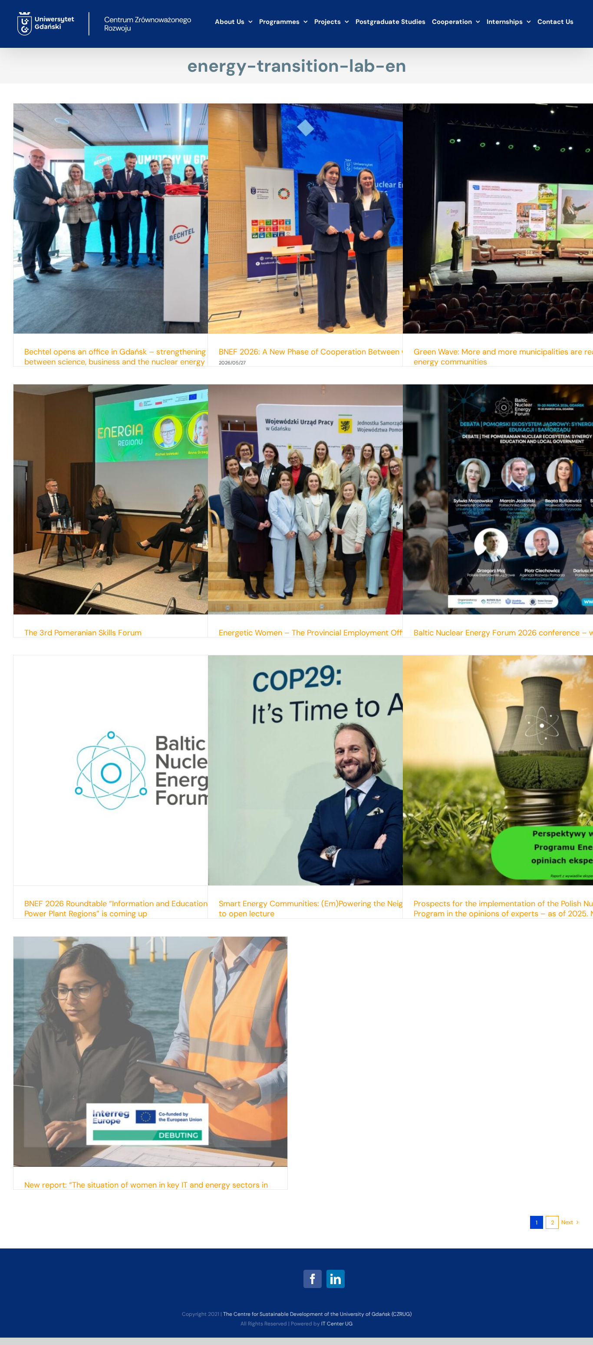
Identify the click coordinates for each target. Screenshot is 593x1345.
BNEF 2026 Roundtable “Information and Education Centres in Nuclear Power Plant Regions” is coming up (150, 908)
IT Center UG (337, 1323)
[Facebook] (312, 1279)
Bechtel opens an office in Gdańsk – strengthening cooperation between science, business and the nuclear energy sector (138, 357)
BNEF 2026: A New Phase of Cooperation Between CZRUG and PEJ (338, 352)
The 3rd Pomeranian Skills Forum (83, 632)
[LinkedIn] (335, 1279)
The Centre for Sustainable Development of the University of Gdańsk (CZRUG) (317, 1314)
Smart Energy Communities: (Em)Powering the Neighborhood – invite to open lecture (343, 908)
